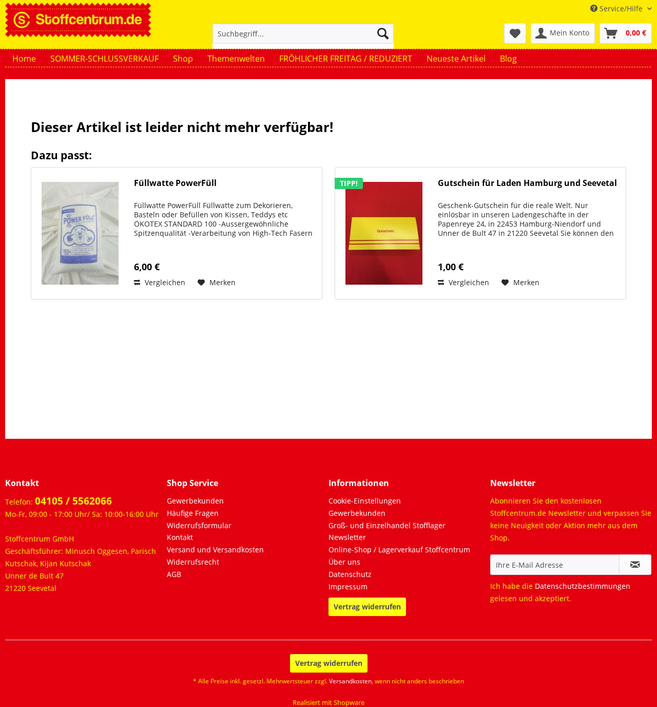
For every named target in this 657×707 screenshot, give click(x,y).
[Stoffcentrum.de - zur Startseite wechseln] (78, 18)
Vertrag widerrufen (367, 606)
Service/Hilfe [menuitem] (621, 8)
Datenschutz (350, 574)
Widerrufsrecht (193, 562)
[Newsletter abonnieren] (635, 564)
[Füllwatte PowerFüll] (80, 233)
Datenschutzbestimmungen (582, 586)
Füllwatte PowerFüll (175, 183)
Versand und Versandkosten (215, 549)
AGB (174, 574)
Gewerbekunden (195, 501)
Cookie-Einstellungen (364, 501)
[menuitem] (303, 38)
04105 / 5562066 (73, 501)
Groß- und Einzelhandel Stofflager (387, 525)
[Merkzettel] (515, 33)
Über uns (344, 562)
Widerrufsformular (199, 525)
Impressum (348, 586)
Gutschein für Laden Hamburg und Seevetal (527, 183)
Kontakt (180, 537)
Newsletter (347, 537)
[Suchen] (383, 33)
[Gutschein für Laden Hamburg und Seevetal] (384, 233)
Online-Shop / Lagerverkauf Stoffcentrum (399, 549)
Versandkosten (350, 681)
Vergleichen (164, 282)
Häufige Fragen (193, 513)
